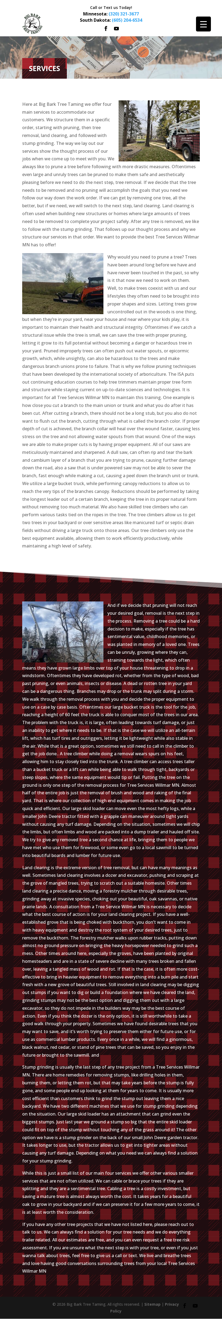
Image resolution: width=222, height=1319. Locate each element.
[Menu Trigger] (203, 24)
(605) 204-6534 (127, 20)
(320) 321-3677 (124, 14)
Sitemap (152, 1304)
